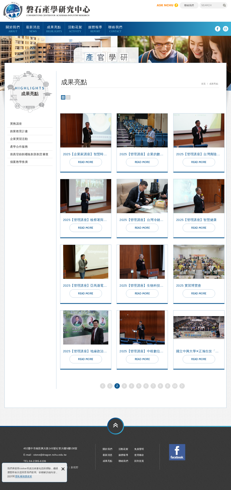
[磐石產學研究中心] (46, 11)
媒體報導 (95, 29)
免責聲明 (139, 449)
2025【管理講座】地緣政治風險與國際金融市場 (85, 340)
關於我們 (13, 29)
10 (174, 385)
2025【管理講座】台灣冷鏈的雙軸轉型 (142, 208)
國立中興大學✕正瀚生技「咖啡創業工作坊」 (198, 340)
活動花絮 (75, 29)
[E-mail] (225, 28)
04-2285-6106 (37, 461)
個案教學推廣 (19, 161)
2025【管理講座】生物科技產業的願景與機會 (142, 274)
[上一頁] (102, 386)
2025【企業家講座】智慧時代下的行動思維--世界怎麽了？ (85, 142)
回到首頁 (139, 461)
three (63, 97)
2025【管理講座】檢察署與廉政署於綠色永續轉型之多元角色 (85, 208)
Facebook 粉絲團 (177, 452)
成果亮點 (54, 29)
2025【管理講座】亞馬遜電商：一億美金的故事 (85, 274)
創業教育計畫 (19, 131)
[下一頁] (182, 386)
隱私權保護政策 (23, 476)
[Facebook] (217, 28)
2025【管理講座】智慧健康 (198, 208)
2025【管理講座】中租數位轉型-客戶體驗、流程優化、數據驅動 (142, 340)
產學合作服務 (19, 146)
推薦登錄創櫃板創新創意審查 (29, 154)
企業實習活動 (19, 138)
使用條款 (139, 455)
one (68, 97)
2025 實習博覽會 (198, 274)
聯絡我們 (189, 5)
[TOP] (115, 426)
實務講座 (16, 123)
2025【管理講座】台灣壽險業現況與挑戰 (198, 142)
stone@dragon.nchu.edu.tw (49, 454)
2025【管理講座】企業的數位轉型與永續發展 (142, 142)
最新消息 (33, 29)
